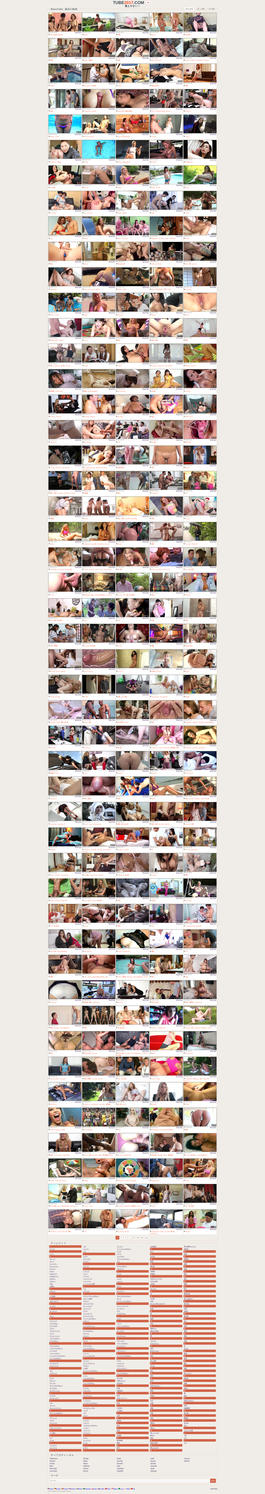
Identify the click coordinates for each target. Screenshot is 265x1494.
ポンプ (187, 314)
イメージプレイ (54, 1078)
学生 (119, 900)
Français (72, 1489)
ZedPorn (187, 1461)
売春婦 (152, 1271)
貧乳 (185, 1336)
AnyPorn (52, 1461)
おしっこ (52, 1259)
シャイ (101, 569)
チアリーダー (87, 1346)
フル (118, 1261)
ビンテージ (87, 747)
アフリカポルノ (88, 1129)
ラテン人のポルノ (62, 951)
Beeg (51, 1466)
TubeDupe (120, 1468)
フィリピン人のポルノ (124, 1249)
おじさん (52, 1269)
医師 (118, 1443)
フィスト (120, 1246)
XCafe (152, 1468)
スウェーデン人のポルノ (91, 1296)
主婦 (118, 1388)
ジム (51, 238)
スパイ (85, 1311)
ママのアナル (121, 1313)
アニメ (52, 1333)
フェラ (153, 569)
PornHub (120, 1461)
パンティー (53, 213)
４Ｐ (119, 238)
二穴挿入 (120, 1410)
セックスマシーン (157, 60)
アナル (86, 569)
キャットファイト (55, 1408)
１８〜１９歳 (188, 1430)
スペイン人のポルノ (191, 1155)
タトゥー (168, 111)
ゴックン (88, 442)
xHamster (153, 1471)
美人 (92, 594)
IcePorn (85, 1468)
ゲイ (51, 1438)
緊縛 (85, 1027)
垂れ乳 (152, 1266)
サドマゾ (86, 1261)
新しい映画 (201, 9)
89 (142, 1238)
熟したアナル (154, 1433)
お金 (127, 594)
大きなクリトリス (156, 1279)
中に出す (120, 1378)
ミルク (119, 1318)
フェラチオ (188, 1078)
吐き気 (153, 671)
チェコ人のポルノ (89, 1348)
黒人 (119, 493)
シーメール (86, 1281)
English (51, 1489)
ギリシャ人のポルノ (56, 1413)
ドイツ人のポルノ (65, 1027)
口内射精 (153, 1246)
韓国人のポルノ (189, 1400)
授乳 (151, 1376)
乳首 (165, 289)
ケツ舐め (52, 187)
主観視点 (173, 747)
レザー (120, 365)
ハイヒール (66, 493)
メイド (86, 824)
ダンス (153, 314)
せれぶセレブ (126, 162)
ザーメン (92, 467)
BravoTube (78, 32)
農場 (185, 1358)
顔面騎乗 (187, 1408)
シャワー (154, 136)
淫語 (151, 1418)
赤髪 (153, 518)
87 (133, 1238)
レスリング (120, 1363)
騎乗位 (91, 60)
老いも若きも (188, 1299)
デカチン (195, 722)
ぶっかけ (52, 1306)
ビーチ (52, 900)
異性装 (186, 1249)
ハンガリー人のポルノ (90, 1403)
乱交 (55, 620)
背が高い (187, 1303)
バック (166, 238)
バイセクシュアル (160, 111)
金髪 (122, 518)
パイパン (86, 1423)
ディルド (187, 1027)
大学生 (63, 365)
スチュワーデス (88, 1303)
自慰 (185, 1308)
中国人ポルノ (121, 1381)
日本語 (128, 1489)
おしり (86, 1155)
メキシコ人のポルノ (123, 1326)
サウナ (187, 1104)
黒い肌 (172, 1231)
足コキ (124, 213)
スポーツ (86, 1321)
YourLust (187, 1458)
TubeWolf (120, 1471)
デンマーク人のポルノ (90, 1371)
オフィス (187, 111)
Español (65, 1489)
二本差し (120, 1408)
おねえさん (155, 238)
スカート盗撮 (87, 1299)
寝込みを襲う (155, 85)
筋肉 (185, 1269)
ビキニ (86, 34)
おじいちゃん (68, 569)
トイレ (85, 1376)
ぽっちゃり (87, 85)
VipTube (153, 1463)
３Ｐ (153, 111)
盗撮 (185, 1254)
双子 (118, 1448)
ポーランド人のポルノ (124, 1301)
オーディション (55, 1390)
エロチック (53, 1373)
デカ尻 (85, 1368)
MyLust (85, 1471)
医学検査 (120, 1440)
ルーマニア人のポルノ (124, 1356)
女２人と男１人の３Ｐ (56, 34)
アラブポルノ (155, 1129)
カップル (161, 238)
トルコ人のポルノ (202, 1155)
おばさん (52, 1279)
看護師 (52, 391)
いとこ (52, 1254)
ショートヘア (166, 569)
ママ (118, 1311)
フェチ (187, 60)
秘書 (185, 1264)
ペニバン (120, 1281)
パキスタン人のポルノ (90, 1425)
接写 (153, 340)
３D (185, 1435)
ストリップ (86, 1308)
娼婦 (151, 1318)
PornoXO (120, 1463)
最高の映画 (189, 9)
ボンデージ (53, 1104)
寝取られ (153, 1328)
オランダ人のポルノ (157, 289)
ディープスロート (89, 1363)
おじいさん (188, 289)
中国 (133, 1489)
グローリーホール (157, 263)
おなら (52, 1271)
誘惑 (51, 60)
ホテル (120, 645)
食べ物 (153, 391)
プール (57, 136)
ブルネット (57, 365)
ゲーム (86, 926)
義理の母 (170, 1155)
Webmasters (213, 1488)
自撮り (186, 1311)
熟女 (151, 1438)
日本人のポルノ (155, 1386)
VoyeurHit (153, 1466)
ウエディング (54, 1366)
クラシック (53, 1418)
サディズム (86, 1259)
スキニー (92, 416)
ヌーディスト (87, 1395)
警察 (185, 1331)
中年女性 (187, 34)
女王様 (152, 1299)
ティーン (68, 365)
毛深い (152, 1395)
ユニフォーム (59, 391)
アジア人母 (53, 1326)
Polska (95, 1489)
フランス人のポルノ (100, 594)
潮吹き (89, 798)
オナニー (120, 773)
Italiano (80, 1489)
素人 (51, 365)
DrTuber (86, 1458)
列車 (118, 1430)
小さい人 (153, 1341)
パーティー (124, 238)
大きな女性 (121, 1053)
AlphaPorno (53, 1458)
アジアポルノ (54, 569)
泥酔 (119, 60)
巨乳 (119, 518)
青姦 (185, 1383)
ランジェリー (155, 696)
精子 (190, 263)
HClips (85, 1461)
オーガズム (53, 1388)
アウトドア (172, 238)
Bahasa (115, 1489)
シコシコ (86, 1271)
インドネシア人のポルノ (167, 1129)
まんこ (52, 1316)
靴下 (119, 340)
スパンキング (189, 1053)
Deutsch (58, 1489)
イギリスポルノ (55, 1346)
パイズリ (93, 111)
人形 (186, 416)
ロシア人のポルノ (93, 391)
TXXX (152, 1458)
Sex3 (118, 1466)
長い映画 (212, 9)
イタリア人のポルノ (56, 1348)
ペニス (187, 136)
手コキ (152, 1366)
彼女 (151, 1356)
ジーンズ (187, 544)
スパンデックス (88, 1316)
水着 (151, 1403)
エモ (153, 926)
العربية (121, 1489)
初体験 (119, 1435)
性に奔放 (191, 569)
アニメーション (88, 671)
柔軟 (119, 34)
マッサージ (121, 1231)
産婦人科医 (121, 467)
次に (147, 1238)
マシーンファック (89, 136)
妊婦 (156, 340)
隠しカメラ (187, 1373)
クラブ (52, 1420)
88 (138, 1238)
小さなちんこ (154, 1343)
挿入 (51, 263)
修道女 (119, 1420)
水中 (151, 1400)
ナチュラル (87, 111)
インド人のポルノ (55, 1358)
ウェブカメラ (161, 1027)
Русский (101, 1489)
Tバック (86, 187)
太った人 (187, 365)
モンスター (120, 1331)
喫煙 (119, 926)
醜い (124, 1027)
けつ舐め (52, 1296)
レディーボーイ (122, 1368)
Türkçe (109, 1489)
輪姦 (186, 85)
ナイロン (192, 60)
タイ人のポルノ (88, 1331)
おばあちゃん (189, 162)
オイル (187, 238)
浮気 (51, 111)
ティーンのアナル (89, 1356)
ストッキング (199, 60)
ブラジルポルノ (122, 1266)
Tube (123, 2)
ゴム (84, 1251)
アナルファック (55, 1331)
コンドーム (53, 1448)
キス (51, 1403)
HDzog (85, 1463)
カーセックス (95, 1104)
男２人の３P (126, 136)
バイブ (169, 289)
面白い (186, 1388)
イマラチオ (53, 1351)
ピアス (153, 1053)
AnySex (52, 1463)
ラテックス (120, 1341)
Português (87, 1489)
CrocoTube (53, 1471)
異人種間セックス (108, 1155)
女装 (55, 493)
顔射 (185, 1405)
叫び (151, 1251)
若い (107, 976)
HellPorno (86, 1466)
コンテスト (53, 1445)
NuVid (119, 1458)
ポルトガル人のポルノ (124, 1296)
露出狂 (186, 1378)
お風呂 (52, 1286)
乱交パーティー (122, 1398)
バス (84, 1413)
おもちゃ (97, 289)
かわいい (52, 1291)
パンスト (126, 849)
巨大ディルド (154, 1351)
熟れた (59, 162)
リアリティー (96, 1002)
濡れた (152, 1428)
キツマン (52, 1405)
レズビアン (53, 162)
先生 (186, 976)
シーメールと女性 (89, 1284)
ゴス (85, 213)
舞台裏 (86, 1002)
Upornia (153, 1461)
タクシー (206, 60)
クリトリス (53, 1423)
